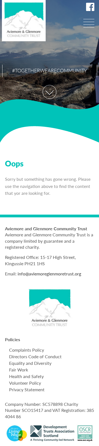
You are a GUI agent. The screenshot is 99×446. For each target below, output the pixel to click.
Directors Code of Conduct (35, 356)
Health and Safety (26, 376)
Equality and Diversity (30, 363)
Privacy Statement (27, 389)
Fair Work (18, 369)
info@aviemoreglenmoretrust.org (49, 273)
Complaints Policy (26, 350)
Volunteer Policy (25, 383)
